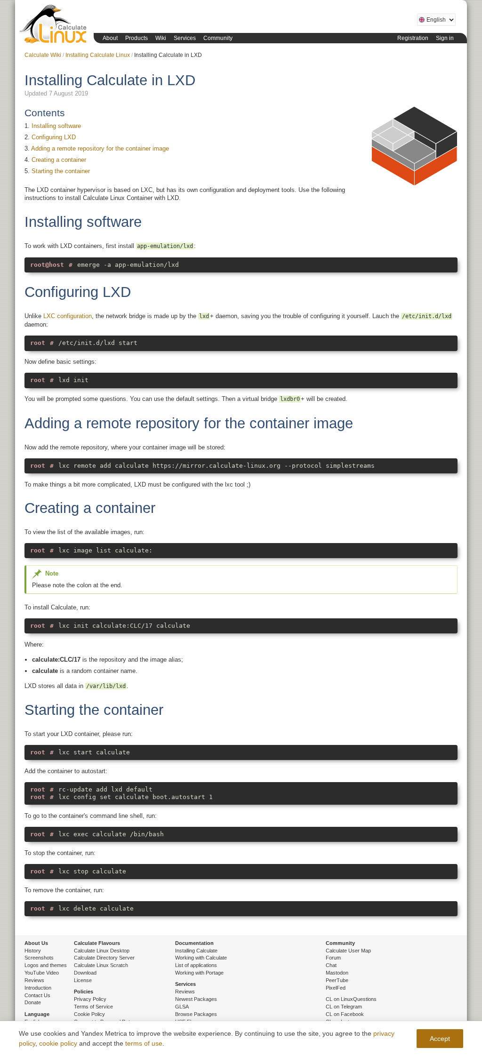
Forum (333, 957)
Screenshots (39, 957)
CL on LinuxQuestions (351, 999)
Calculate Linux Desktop (101, 950)
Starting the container (61, 171)
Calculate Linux (55, 26)
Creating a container (59, 159)
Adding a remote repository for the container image (100, 148)
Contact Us (37, 995)
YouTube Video (41, 973)
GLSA (182, 1006)
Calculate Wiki (42, 55)
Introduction (37, 988)
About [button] (110, 38)
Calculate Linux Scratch (101, 965)
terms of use (143, 1043)
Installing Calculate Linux (97, 55)
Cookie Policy (89, 1014)
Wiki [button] (160, 38)
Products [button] (136, 38)
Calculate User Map (348, 950)
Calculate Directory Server (104, 957)
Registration (412, 38)
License (83, 980)
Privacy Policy (90, 999)
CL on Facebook (345, 1014)
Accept (440, 1038)
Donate (32, 1002)
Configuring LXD (54, 137)
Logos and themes (45, 965)
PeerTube (337, 980)
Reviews (34, 980)
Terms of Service (93, 1006)
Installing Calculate (196, 950)
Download (85, 973)
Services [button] (185, 38)
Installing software (56, 125)
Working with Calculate (201, 957)
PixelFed (335, 988)
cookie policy (58, 1043)
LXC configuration (67, 316)
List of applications (196, 965)
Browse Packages (196, 1014)
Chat (331, 965)
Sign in (445, 38)
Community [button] (218, 38)
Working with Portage (199, 973)
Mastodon (337, 973)
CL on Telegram (344, 1006)
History (32, 950)
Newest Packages (196, 999)
